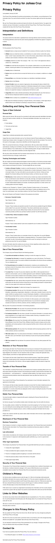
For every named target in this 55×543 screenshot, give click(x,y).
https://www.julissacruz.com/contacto (31, 534)
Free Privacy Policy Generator (23, 27)
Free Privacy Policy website (37, 191)
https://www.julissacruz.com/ (34, 97)
